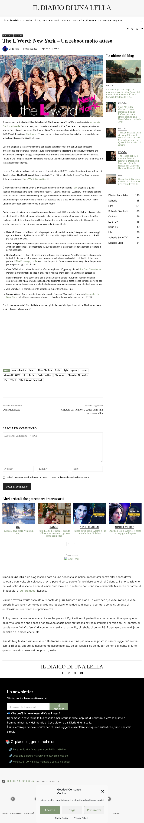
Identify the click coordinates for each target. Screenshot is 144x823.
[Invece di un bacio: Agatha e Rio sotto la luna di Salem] (89, 513)
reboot (84, 370)
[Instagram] (132, 29)
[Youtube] (141, 29)
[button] (102, 791)
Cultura (7, 35)
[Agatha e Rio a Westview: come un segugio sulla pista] (125, 513)
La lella (15, 49)
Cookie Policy (61, 818)
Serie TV (18, 35)
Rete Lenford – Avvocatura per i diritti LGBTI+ (39, 749)
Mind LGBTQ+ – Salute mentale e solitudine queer (41, 761)
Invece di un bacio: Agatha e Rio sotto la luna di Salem (90, 532)
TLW (75, 188)
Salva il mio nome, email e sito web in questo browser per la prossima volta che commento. (49, 477)
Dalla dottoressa (11, 409)
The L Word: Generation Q (35, 179)
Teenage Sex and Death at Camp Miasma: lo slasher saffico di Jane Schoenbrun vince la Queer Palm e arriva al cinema (129, 138)
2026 (120, 175)
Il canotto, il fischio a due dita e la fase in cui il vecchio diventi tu (129, 181)
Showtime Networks (77, 375)
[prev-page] (68, 544)
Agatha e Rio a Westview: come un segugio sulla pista (125, 532)
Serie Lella (29, 375)
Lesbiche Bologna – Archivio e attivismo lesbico (40, 755)
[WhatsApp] (138, 48)
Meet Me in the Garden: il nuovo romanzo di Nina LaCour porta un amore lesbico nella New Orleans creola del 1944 (129, 114)
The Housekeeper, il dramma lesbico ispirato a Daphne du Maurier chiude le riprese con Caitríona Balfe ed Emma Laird (129, 162)
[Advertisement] (53, 343)
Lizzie (34, 261)
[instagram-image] (13, 798)
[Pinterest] (129, 48)
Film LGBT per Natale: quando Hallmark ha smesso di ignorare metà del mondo (54, 533)
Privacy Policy (81, 818)
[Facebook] (127, 29)
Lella (58, 370)
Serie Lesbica (44, 375)
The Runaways (23, 261)
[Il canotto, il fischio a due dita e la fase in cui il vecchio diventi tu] (111, 179)
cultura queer (28, 590)
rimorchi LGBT (12, 375)
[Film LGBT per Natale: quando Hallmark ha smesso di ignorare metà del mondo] (54, 513)
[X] (121, 48)
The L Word (31, 134)
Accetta (50, 810)
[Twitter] (137, 29)
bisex (32, 370)
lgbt (66, 370)
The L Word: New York (30, 380)
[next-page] (74, 544)
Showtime (59, 375)
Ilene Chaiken (45, 370)
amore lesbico (19, 370)
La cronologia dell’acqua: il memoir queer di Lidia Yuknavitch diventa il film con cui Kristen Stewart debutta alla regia (123, 93)
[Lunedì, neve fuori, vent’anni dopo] (18, 513)
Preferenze (94, 810)
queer (74, 370)
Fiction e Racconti (89, 527)
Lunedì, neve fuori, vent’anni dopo (19, 532)
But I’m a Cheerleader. (91, 269)
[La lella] (5, 49)
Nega (72, 810)
